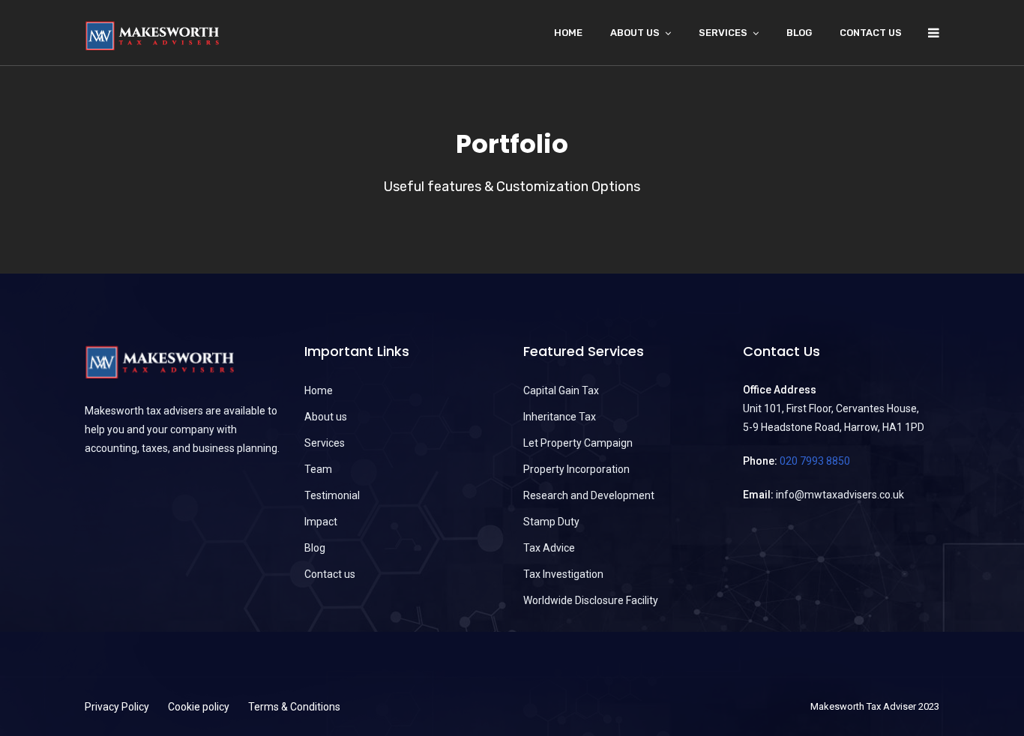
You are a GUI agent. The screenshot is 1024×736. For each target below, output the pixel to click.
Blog (799, 32)
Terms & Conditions (294, 707)
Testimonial (332, 495)
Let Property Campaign (578, 443)
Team (318, 469)
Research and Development (588, 495)
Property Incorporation (576, 469)
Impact (320, 522)
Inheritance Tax (559, 417)
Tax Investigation (563, 574)
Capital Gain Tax (561, 390)
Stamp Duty (551, 522)
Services (723, 32)
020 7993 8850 (815, 461)
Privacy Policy (117, 707)
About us (325, 417)
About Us (635, 32)
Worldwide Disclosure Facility (590, 600)
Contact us (871, 32)
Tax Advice (549, 548)
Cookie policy (198, 707)
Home (568, 32)
